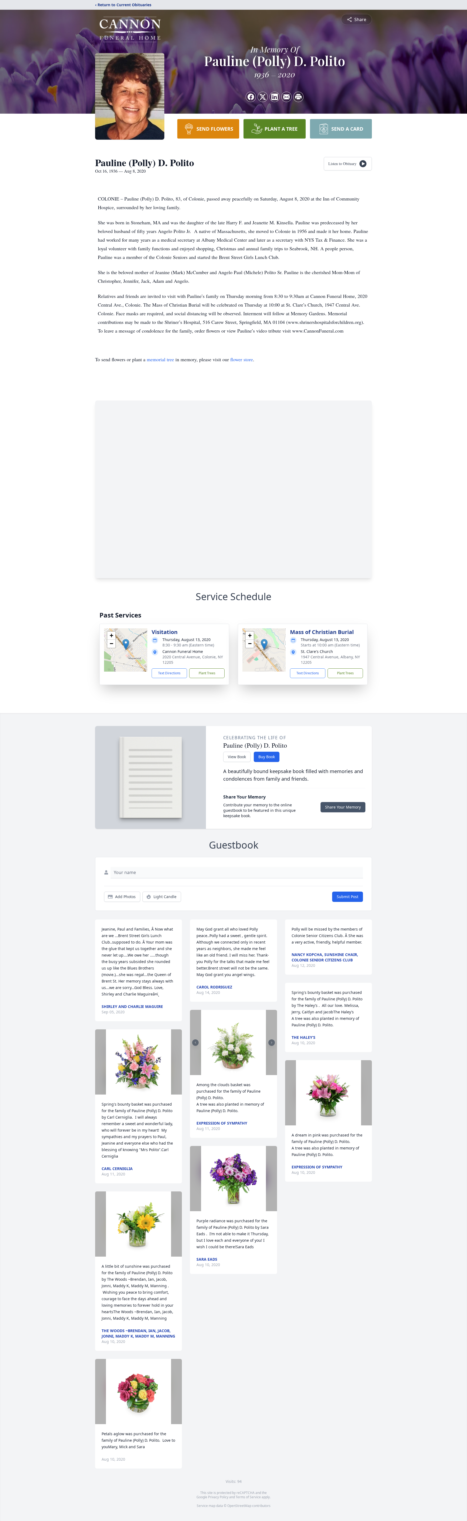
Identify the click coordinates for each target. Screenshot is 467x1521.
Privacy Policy (218, 1497)
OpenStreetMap (239, 1505)
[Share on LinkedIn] (274, 97)
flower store (241, 359)
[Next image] (271, 1042)
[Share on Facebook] (251, 97)
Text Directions (169, 673)
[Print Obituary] (298, 97)
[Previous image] (195, 1042)
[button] (125, 644)
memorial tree (160, 359)
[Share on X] (263, 97)
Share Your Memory (343, 807)
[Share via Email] (286, 97)
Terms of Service (248, 1497)
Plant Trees (207, 673)
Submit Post (347, 896)
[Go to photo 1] (232, 1071)
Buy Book (266, 756)
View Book (237, 756)
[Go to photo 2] (235, 1072)
